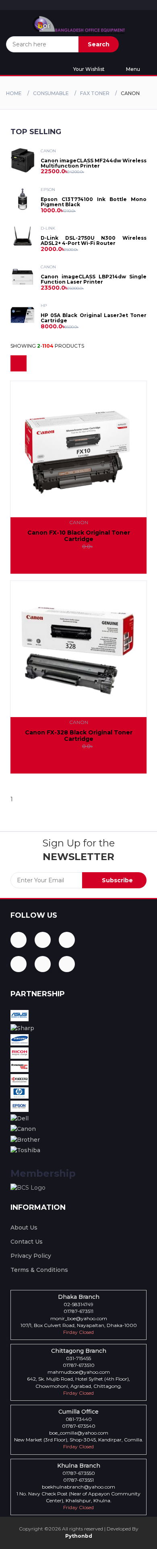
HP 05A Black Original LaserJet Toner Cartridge (94, 317)
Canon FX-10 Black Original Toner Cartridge (78, 535)
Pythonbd (78, 1536)
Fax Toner (94, 93)
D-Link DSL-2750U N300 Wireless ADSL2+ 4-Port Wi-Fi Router (94, 240)
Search (98, 44)
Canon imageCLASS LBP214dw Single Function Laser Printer (94, 279)
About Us (23, 1227)
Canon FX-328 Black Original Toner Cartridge (78, 735)
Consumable (51, 93)
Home (14, 93)
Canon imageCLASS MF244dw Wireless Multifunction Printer (94, 163)
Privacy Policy (30, 1255)
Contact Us (26, 1241)
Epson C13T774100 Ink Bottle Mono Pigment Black (94, 201)
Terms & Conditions (39, 1269)
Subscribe (116, 880)
